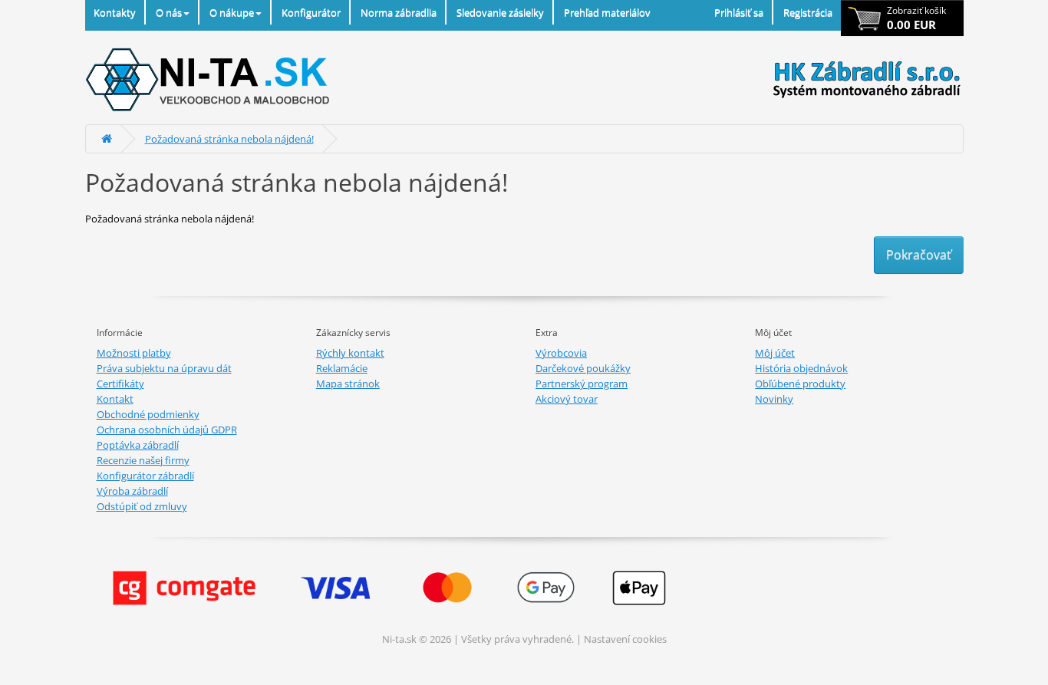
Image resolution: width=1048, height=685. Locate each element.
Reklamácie (341, 368)
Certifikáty (120, 383)
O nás (169, 12)
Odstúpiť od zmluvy (142, 506)
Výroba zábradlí (132, 491)
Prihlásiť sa (738, 12)
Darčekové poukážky (583, 368)
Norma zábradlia (399, 12)
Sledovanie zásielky (500, 12)
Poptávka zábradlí (138, 445)
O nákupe (231, 12)
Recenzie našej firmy (143, 460)
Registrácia (807, 12)
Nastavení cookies (625, 639)
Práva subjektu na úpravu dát (164, 368)
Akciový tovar (567, 399)
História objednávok (801, 368)
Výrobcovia (561, 353)
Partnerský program (582, 383)
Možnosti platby (134, 353)
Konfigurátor (311, 12)
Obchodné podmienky (148, 414)
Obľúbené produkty (800, 383)
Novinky (774, 399)
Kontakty (115, 12)
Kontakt (115, 399)
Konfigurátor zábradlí (145, 475)
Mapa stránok (348, 383)
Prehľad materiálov (607, 12)
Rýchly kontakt (350, 353)
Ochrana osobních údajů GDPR (167, 429)
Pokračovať (918, 254)
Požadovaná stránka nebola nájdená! (229, 139)
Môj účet (775, 353)
